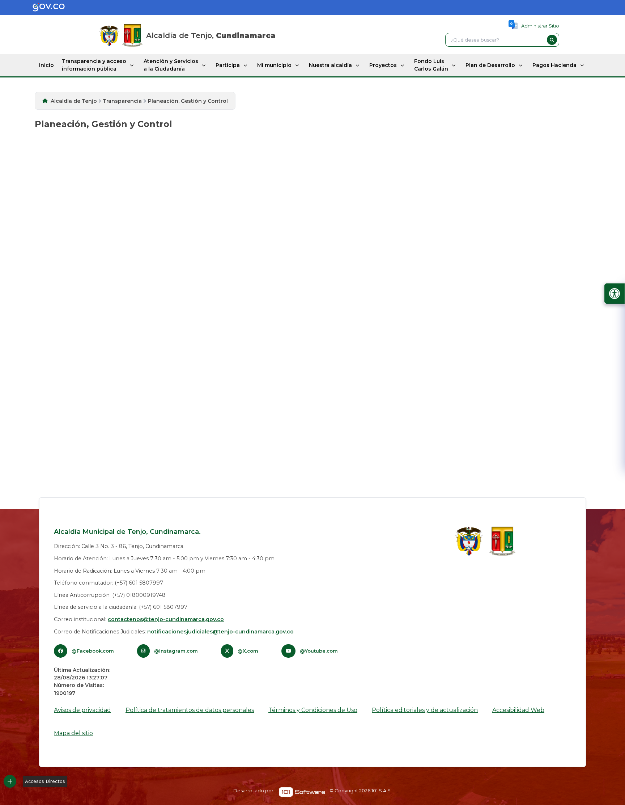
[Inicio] (132, 35)
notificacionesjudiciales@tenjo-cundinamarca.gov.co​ (220, 631)
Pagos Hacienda (554, 65)
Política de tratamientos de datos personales (190, 710)
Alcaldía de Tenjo (74, 101)
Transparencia (122, 101)
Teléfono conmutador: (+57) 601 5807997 (108, 582)
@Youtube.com (319, 651)
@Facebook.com (93, 651)
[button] (552, 40)
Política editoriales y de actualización (425, 710)
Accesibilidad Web (518, 710)
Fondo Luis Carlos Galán (431, 65)
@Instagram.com (176, 651)
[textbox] (495, 40)
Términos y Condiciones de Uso (312, 710)
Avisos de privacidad (82, 710)
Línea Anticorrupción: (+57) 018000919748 (110, 595)
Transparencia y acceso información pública (94, 65)
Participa (228, 65)
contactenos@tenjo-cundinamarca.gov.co (166, 619)
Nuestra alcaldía (330, 65)
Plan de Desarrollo (490, 65)
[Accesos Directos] (10, 781)
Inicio (46, 65)
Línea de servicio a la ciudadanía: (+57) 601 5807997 (120, 607)
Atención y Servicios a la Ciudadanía (171, 65)
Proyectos (383, 65)
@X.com (248, 651)
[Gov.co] (41, 7)
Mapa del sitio (73, 733)
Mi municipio (274, 65)
